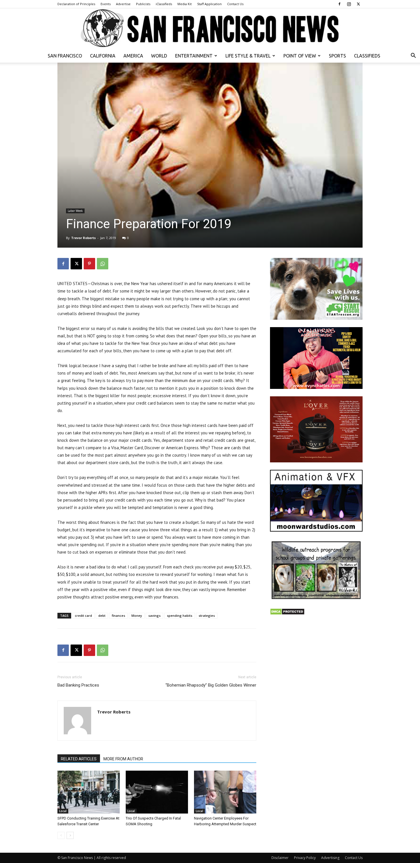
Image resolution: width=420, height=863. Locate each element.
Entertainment (194, 55)
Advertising (330, 857)
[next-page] (70, 835)
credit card (83, 615)
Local (63, 811)
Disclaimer (280, 857)
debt (101, 615)
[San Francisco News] (210, 28)
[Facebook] (339, 4)
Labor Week (75, 211)
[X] (358, 4)
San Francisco (65, 55)
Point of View (299, 55)
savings (154, 615)
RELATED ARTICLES (79, 759)
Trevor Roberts (83, 238)
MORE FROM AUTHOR (123, 759)
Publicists (143, 4)
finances (118, 615)
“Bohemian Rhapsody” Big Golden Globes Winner (210, 685)
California (102, 55)
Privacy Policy (305, 857)
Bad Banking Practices (78, 685)
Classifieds (367, 55)
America (133, 55)
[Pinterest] (89, 263)
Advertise (123, 4)
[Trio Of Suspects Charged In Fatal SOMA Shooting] (157, 792)
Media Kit (184, 4)
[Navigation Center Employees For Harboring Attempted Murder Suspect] (225, 792)
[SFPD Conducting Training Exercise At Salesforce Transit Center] (88, 792)
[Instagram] (349, 4)
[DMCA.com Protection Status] (287, 613)
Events (106, 4)
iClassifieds (164, 4)
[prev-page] (61, 835)
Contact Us (235, 4)
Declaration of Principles (76, 4)
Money (136, 615)
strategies (207, 615)
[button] (413, 56)
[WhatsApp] (102, 263)
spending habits (179, 615)
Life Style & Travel (248, 55)
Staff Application (209, 4)
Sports (337, 55)
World (159, 55)
